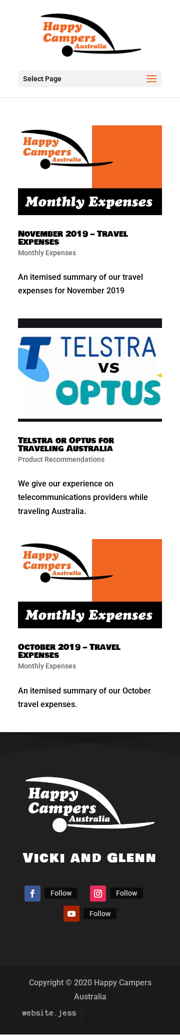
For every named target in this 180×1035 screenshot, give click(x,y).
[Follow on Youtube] (72, 914)
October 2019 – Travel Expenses (69, 651)
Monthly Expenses (47, 253)
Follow (61, 893)
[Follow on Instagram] (98, 894)
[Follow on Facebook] (32, 894)
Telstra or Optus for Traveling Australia (66, 444)
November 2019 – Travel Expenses (73, 238)
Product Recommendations (61, 459)
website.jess (49, 1013)
